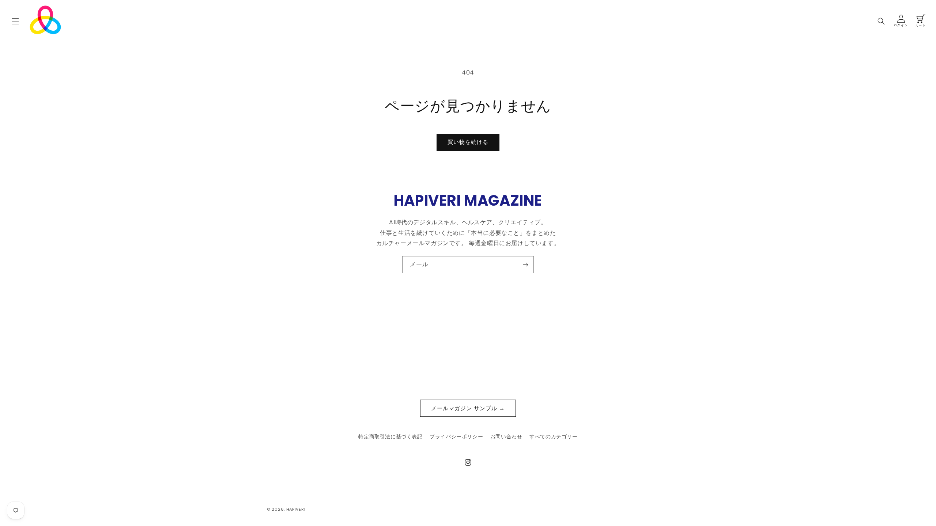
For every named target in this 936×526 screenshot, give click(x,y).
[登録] (525, 264)
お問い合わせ (506, 436)
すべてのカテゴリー (553, 436)
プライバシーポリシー (456, 436)
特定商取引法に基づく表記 (390, 436)
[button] (15, 21)
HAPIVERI (296, 509)
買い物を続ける (468, 142)
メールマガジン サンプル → (468, 408)
